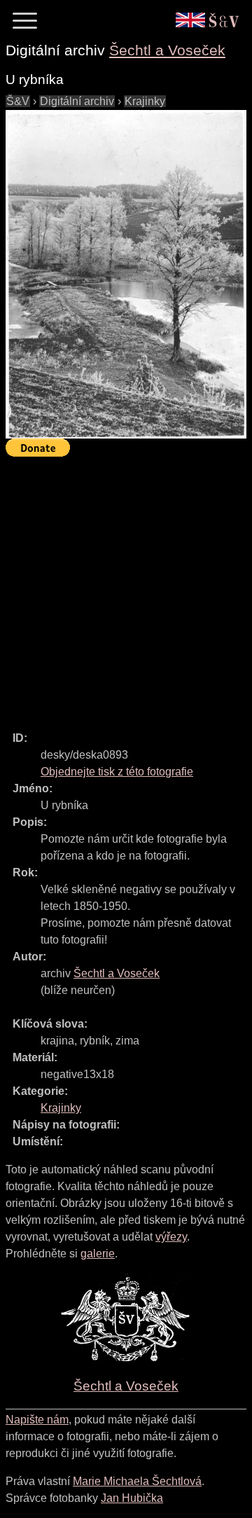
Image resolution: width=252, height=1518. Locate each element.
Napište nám (37, 1420)
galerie (97, 1254)
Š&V (17, 101)
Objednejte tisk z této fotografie (117, 772)
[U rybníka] (126, 274)
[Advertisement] (126, 588)
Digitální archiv (77, 101)
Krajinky (145, 101)
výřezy (171, 1237)
